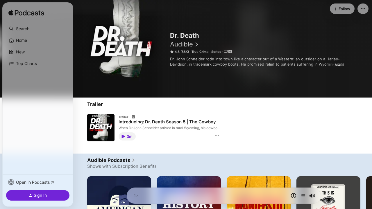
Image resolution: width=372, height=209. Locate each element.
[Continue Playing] (303, 196)
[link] (111, 160)
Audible (181, 44)
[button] (37, 29)
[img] (26, 13)
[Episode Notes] (293, 196)
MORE (339, 65)
